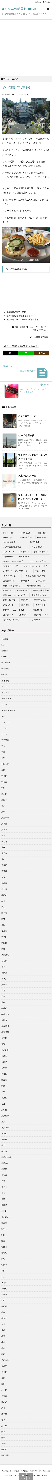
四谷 (3, 907)
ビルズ (43, 327)
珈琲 (25, 605)
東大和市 (5, 1127)
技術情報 (5, 1026)
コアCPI (8, 551)
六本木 (4, 829)
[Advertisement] (26, 47)
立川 (3, 1324)
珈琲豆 (41, 605)
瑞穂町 (4, 1252)
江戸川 (4, 1187)
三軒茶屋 (5, 740)
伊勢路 (25, 581)
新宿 (3, 1044)
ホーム (6, 79)
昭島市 (4, 1080)
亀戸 (3, 805)
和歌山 (4, 895)
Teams (42, 537)
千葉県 (4, 871)
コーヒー (23, 551)
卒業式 (8, 590)
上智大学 (9, 581)
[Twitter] (10, 353)
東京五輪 (40, 600)
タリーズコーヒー (13, 561)
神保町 (4, 1288)
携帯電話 (5, 1032)
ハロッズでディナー (28, 415)
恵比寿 (4, 1020)
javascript (9, 537)
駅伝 (36, 619)
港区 (3, 1235)
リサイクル (9, 576)
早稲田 (4, 1074)
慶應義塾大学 (41, 590)
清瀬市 (4, 1223)
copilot (8, 533)
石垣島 (4, 1282)
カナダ (4, 704)
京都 (3, 811)
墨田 (3, 925)
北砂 (3, 859)
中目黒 (4, 782)
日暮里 (4, 1056)
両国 (3, 770)
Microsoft (5, 662)
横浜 (3, 1145)
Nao (46, 337)
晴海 (3, 1086)
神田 (3, 1300)
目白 (3, 1270)
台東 (3, 877)
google (4, 651)
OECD (4, 674)
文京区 (4, 1038)
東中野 (4, 1109)
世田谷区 (5, 764)
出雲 (3, 835)
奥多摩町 (5, 954)
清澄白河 (5, 1217)
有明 (3, 1092)
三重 (3, 746)
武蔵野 (4, 1169)
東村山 (4, 1133)
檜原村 (4, 1151)
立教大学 (8, 614)
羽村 (3, 1354)
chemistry (5, 639)
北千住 (4, 853)
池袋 (3, 1193)
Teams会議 (9, 542)
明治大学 (9, 600)
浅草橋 (4, 1205)
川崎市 (4, 984)
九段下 (4, 800)
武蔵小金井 (6, 1157)
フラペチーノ (10, 566)
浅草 (3, 1199)
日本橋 (4, 1062)
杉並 (3, 1103)
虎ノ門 (4, 1390)
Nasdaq (5, 668)
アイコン (5, 686)
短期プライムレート (13, 610)
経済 (3, 1336)
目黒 (3, 1276)
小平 (3, 966)
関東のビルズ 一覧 (27, 475)
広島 (3, 996)
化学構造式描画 (36, 585)
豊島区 (4, 1413)
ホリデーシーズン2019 (15, 571)
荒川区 (4, 1372)
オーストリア (7, 698)
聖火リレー (41, 614)
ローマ (4, 734)
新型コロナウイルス (14, 595)
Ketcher (26, 537)
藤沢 (3, 1384)
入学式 (41, 581)
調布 (3, 1407)
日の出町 (5, 1050)
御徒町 (4, 1008)
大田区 (4, 943)
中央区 (4, 776)
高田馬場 (5, 1455)
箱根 (3, 1330)
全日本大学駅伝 (11, 585)
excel (41, 533)
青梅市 (4, 1443)
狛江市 (4, 1247)
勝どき (4, 841)
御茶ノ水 (5, 1014)
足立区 (4, 1425)
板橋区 (4, 1139)
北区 (3, 847)
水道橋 (4, 1175)
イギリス (5, 692)
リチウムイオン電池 (34, 576)
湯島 (3, 1241)
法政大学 (8, 605)
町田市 (4, 1264)
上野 (3, 758)
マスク (40, 571)
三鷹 (3, 752)
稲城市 (4, 1318)
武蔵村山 (5, 1163)
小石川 (4, 978)
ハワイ (4, 728)
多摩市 (4, 931)
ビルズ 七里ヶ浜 (26, 435)
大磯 (3, 949)
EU (2, 645)
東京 (16, 79)
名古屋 (4, 889)
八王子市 (5, 817)
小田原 (4, 972)
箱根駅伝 (24, 614)
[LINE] (26, 353)
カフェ (37, 547)
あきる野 (5, 680)
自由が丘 (5, 1360)
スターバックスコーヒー (16, 556)
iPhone (4, 656)
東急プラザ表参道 (40, 330)
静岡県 (4, 1449)
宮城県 (4, 960)
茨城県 (4, 1366)
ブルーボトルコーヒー (35, 566)
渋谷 (3, 1229)
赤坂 (3, 1419)
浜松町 (4, 1211)
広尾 (3, 990)
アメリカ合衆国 (12, 547)
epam (25, 533)
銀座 (3, 1431)
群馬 (3, 1348)
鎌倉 (3, 1437)
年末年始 (23, 590)
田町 (3, 1258)
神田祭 (38, 610)
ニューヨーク (7, 722)
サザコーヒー (41, 551)
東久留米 (5, 1115)
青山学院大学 (11, 619)
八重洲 (4, 823)
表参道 (22, 327)
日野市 (4, 1068)
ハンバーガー (34, 327)
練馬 (3, 1342)
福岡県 (4, 1306)
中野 (3, 788)
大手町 (4, 937)
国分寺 (4, 913)
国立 (3, 919)
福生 (3, 1312)
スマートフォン (8, 710)
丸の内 (4, 794)
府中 (3, 1002)
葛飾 (3, 1378)
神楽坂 (4, 1294)
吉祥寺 (4, 883)
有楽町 (4, 1098)
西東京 (4, 1401)
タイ (3, 716)
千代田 (4, 865)
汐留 (3, 1181)
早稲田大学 (39, 595)
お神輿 (34, 542)
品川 (3, 901)
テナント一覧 (38, 561)
